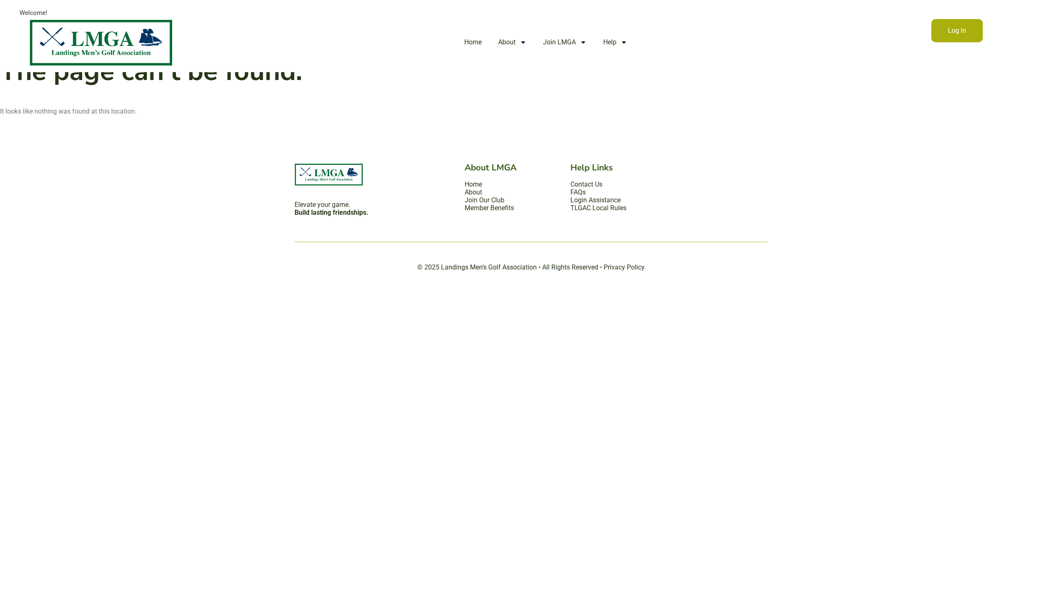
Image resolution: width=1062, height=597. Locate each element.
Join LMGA (559, 42)
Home (473, 42)
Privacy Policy (624, 267)
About (507, 42)
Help (609, 42)
